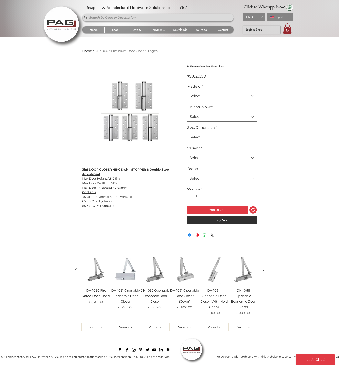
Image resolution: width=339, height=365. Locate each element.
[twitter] (147, 349)
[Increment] (202, 196)
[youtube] (154, 349)
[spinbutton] (196, 196)
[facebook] (126, 349)
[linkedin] (161, 349)
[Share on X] (212, 235)
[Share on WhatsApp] (204, 235)
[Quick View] (96, 270)
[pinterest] (140, 349)
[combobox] (222, 96)
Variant (194, 148)
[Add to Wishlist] (253, 210)
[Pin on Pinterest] (197, 235)
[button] (254, 17)
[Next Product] (263, 269)
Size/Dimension (202, 127)
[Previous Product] (75, 269)
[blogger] (168, 349)
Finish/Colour (200, 107)
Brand (193, 169)
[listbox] (254, 17)
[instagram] (133, 349)
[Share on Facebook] (189, 235)
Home (87, 51)
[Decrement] (190, 196)
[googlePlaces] (120, 349)
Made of (195, 86)
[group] (169, 293)
